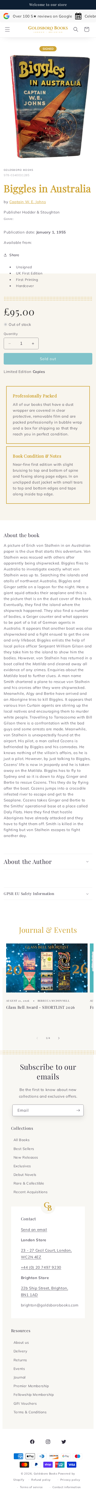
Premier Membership (31, 1386)
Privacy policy (70, 1479)
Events (19, 1368)
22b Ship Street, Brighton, (44, 1288)
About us (21, 1342)
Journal (20, 1377)
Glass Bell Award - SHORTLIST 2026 (40, 1007)
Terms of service (31, 1487)
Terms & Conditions (30, 1412)
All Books (22, 1140)
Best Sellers (24, 1149)
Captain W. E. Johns (27, 201)
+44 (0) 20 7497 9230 (41, 1267)
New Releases (26, 1157)
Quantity (11, 334)
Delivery (20, 1351)
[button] (7, 29)
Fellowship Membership (34, 1394)
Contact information (66, 1487)
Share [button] (14, 255)
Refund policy (41, 1479)
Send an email (34, 1229)
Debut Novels (25, 1174)
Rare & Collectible (29, 1183)
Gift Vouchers (25, 1403)
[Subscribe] (78, 1110)
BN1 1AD (29, 1294)
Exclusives (22, 1166)
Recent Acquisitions (31, 1192)
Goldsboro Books (45, 1473)
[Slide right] (58, 1038)
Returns (20, 1360)
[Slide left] (37, 1038)
